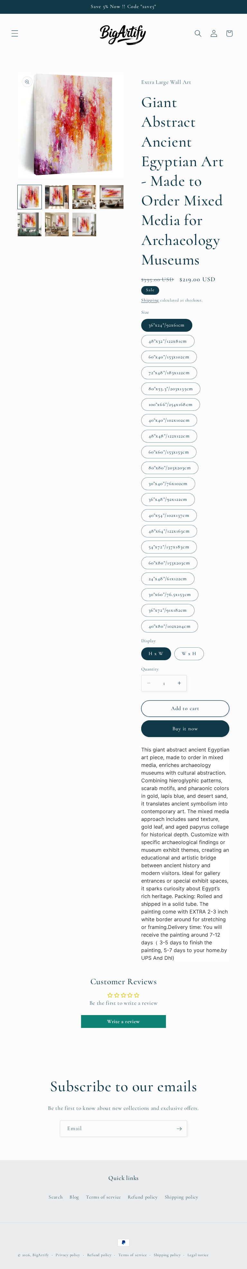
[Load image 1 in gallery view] (29, 197)
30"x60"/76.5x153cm (170, 594)
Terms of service (103, 1197)
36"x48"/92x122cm (168, 499)
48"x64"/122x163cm (169, 531)
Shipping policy (181, 1197)
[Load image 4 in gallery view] (112, 197)
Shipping (150, 300)
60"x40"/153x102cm (169, 357)
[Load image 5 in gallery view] (29, 224)
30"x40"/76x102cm (168, 483)
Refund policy (143, 1197)
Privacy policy (68, 1255)
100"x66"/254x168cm (171, 404)
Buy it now (185, 728)
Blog (74, 1197)
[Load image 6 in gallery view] (57, 224)
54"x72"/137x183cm (169, 547)
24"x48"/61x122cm (168, 578)
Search (56, 1197)
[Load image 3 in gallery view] (84, 197)
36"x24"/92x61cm (167, 325)
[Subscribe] (179, 1128)
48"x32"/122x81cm (168, 341)
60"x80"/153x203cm (169, 563)
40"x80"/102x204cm (170, 626)
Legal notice (198, 1255)
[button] (15, 33)
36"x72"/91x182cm (168, 610)
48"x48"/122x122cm (169, 436)
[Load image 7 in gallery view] (84, 224)
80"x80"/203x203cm (170, 468)
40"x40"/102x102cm (169, 420)
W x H (189, 653)
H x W (156, 653)
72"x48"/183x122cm (169, 372)
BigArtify (40, 1255)
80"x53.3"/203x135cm (171, 389)
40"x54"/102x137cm (169, 515)
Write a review (123, 1021)
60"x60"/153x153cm (169, 452)
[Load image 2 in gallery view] (57, 197)
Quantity (150, 669)
